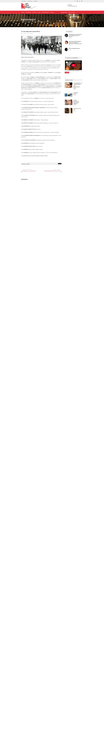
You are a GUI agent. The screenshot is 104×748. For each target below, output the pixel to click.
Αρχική (75, 20)
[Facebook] (75, 1)
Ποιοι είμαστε (24, 1)
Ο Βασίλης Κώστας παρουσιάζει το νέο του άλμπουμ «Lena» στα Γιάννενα (75, 35)
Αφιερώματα (80, 20)
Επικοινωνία (30, 1)
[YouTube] (79, 1)
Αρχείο (67, 72)
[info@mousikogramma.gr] (82, 1)
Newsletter (35, 1)
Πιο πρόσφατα (69, 31)
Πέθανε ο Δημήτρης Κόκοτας (74, 48)
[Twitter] (77, 1)
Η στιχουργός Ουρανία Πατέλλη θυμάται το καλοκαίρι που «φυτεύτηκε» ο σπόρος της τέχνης (75, 42)
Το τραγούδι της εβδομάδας (71, 57)
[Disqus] (41, 195)
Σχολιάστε (31, 33)
